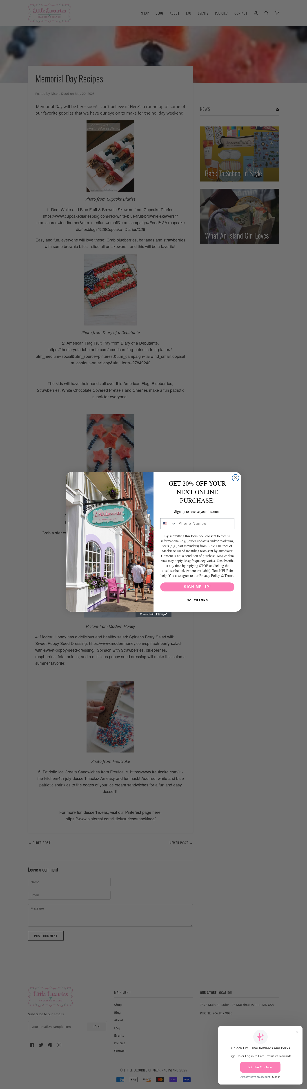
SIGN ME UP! (197, 587)
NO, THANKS (197, 600)
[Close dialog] (235, 477)
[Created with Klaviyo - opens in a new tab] (153, 614)
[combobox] (168, 523)
